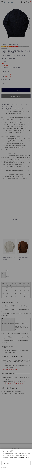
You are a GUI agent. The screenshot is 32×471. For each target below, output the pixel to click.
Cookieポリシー (24, 457)
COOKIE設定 (4, 467)
